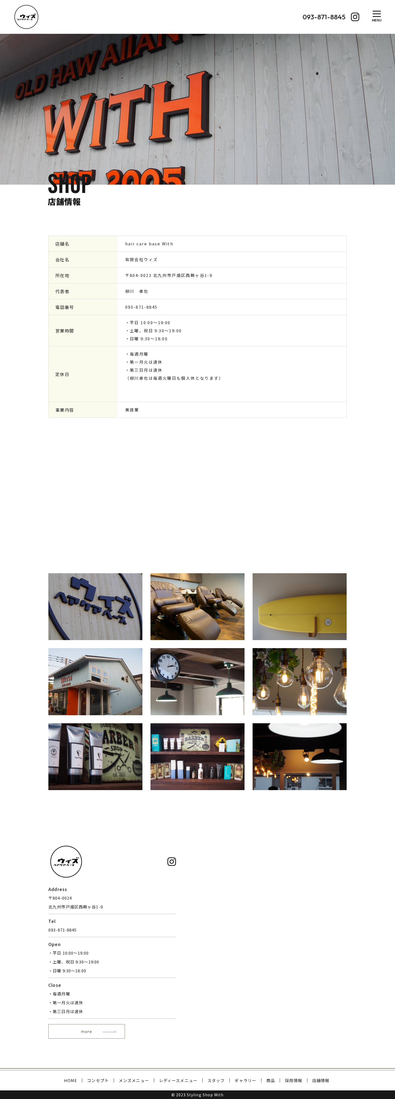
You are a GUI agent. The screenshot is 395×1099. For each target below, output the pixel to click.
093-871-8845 (141, 307)
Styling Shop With (205, 1094)
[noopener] (355, 17)
